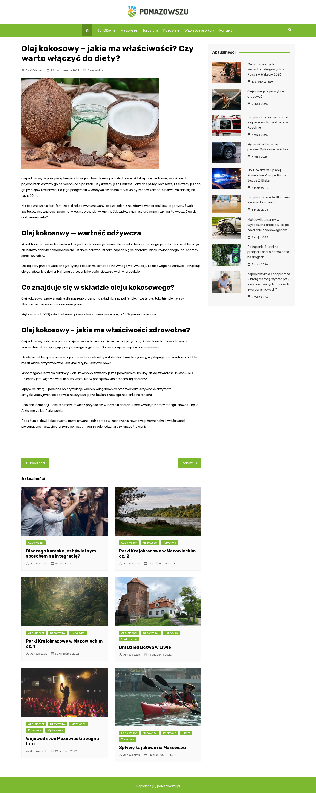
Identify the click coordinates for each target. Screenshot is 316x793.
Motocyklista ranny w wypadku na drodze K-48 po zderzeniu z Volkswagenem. (268, 225)
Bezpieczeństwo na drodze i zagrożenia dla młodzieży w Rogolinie (268, 122)
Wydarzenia (129, 639)
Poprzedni (37, 463)
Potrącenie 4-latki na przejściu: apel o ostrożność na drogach (268, 252)
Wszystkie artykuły (199, 30)
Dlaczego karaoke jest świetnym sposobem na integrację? (61, 553)
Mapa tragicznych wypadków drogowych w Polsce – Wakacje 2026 (265, 69)
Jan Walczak (34, 70)
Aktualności (36, 632)
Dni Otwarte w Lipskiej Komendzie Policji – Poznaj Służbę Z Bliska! (267, 175)
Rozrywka (171, 632)
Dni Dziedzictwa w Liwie (145, 647)
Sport (186, 733)
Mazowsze (129, 30)
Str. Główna (106, 30)
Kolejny (188, 463)
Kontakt (225, 30)
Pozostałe (171, 30)
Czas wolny (95, 70)
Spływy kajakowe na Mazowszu (152, 747)
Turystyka (150, 30)
